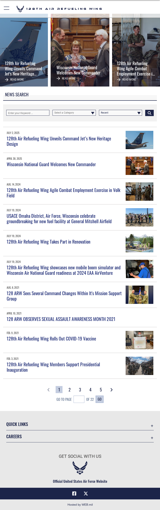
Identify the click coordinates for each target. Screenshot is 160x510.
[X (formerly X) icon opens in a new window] (86, 493)
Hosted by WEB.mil (80, 504)
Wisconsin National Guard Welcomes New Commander (51, 164)
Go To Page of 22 (75, 399)
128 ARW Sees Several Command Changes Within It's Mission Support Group (64, 296)
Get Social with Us (80, 456)
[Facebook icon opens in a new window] (74, 493)
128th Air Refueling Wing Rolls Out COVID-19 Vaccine (51, 338)
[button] (7, 9)
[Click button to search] (149, 113)
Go (99, 399)
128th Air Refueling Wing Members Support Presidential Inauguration (53, 367)
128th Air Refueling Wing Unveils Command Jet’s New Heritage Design (59, 141)
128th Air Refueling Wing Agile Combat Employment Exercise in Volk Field (63, 193)
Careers (14, 436)
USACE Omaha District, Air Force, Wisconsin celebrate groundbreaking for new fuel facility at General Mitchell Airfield (59, 218)
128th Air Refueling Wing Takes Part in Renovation (48, 241)
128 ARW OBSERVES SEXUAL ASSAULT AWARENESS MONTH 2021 (61, 319)
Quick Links (17, 424)
